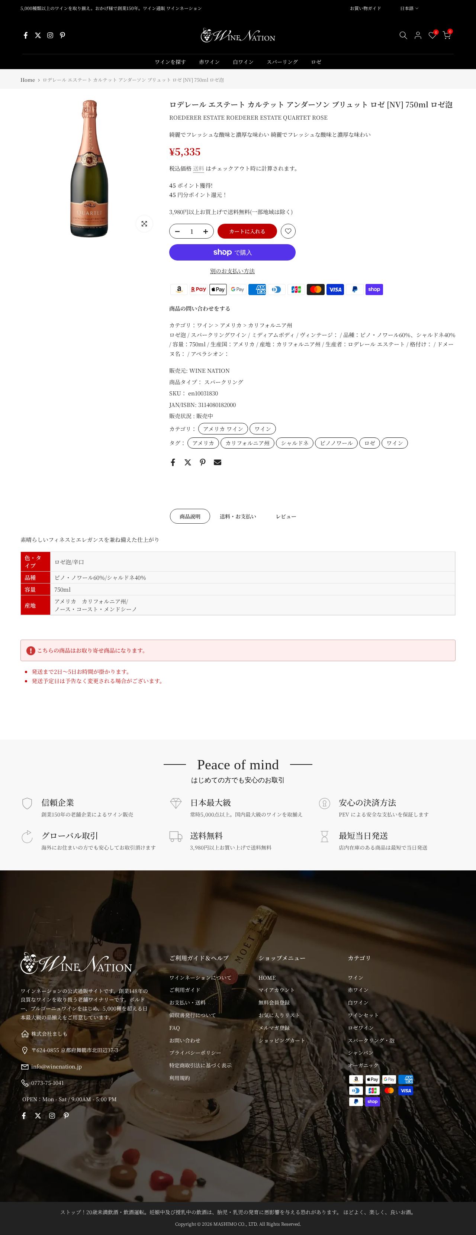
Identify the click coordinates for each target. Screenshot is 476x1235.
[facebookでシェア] (173, 462)
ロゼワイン (361, 1027)
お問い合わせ (184, 1040)
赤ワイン (209, 61)
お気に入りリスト (279, 1015)
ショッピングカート (281, 1040)
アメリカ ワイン (223, 429)
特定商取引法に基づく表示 (200, 1065)
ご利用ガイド (184, 989)
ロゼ (316, 61)
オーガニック (363, 1065)
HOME (267, 977)
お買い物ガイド (365, 8)
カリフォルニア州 (247, 443)
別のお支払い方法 (232, 271)
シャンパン (360, 1052)
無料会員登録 (274, 1002)
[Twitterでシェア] (188, 462)
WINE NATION (209, 370)
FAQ (174, 1027)
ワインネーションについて (200, 977)
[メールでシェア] (217, 462)
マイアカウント (276, 989)
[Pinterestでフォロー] (62, 35)
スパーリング (282, 61)
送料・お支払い (238, 516)
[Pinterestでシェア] (202, 462)
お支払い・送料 (187, 1002)
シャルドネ (295, 443)
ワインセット (363, 1015)
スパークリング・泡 (371, 1040)
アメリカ (203, 443)
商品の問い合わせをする (200, 308)
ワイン (262, 429)
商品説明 (190, 516)
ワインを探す (170, 61)
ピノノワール (336, 443)
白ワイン (243, 61)
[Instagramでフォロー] (50, 35)
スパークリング (223, 382)
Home (27, 79)
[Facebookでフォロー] (25, 35)
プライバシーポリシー (195, 1052)
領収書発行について (192, 1015)
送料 (198, 168)
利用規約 (179, 1078)
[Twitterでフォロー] (38, 35)
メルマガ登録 (274, 1027)
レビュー (286, 516)
